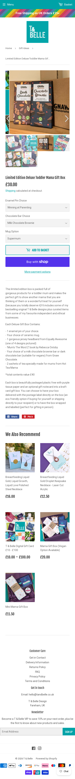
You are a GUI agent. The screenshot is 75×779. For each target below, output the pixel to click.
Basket (68, 4)
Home (8, 48)
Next (67, 118)
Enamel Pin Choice (16, 200)
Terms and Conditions (37, 681)
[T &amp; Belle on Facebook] (33, 748)
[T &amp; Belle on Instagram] (40, 748)
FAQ (37, 671)
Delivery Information (37, 662)
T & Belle (28, 758)
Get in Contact (37, 657)
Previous (7, 118)
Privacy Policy (37, 676)
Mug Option (12, 231)
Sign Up (69, 732)
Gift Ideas (24, 48)
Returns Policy (37, 667)
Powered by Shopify (46, 758)
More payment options (38, 271)
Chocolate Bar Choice (17, 216)
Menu (10, 4)
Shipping (10, 190)
